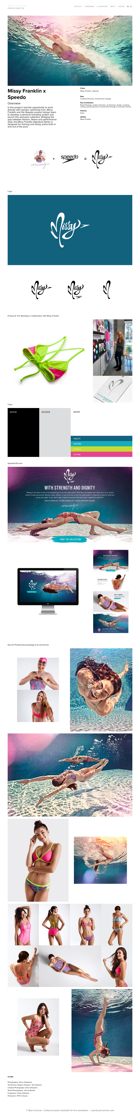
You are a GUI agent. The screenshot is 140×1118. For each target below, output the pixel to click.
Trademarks (89, 6)
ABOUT (113, 6)
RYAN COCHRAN (17, 5)
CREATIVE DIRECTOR (16, 8)
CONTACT (121, 6)
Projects (78, 6)
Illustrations (102, 6)
